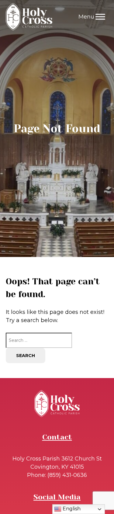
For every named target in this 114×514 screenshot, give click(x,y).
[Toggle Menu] (100, 16)
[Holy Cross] (29, 16)
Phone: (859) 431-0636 (57, 475)
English (71, 509)
